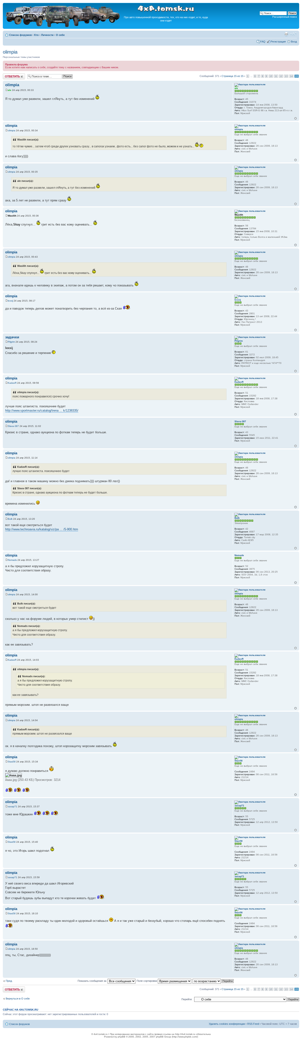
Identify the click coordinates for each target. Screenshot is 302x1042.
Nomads (12, 560)
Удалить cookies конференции (227, 1023)
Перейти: (186, 999)
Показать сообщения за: (93, 980)
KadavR (12, 383)
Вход (294, 41)
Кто (36, 35)
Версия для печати (286, 34)
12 (281, 76)
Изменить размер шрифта (293, 34)
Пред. (9, 980)
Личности (47, 35)
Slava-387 (13, 426)
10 (270, 76)
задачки (12, 337)
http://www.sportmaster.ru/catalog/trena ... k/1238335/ (41, 410)
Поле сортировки (147, 980)
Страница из (232, 76)
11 (276, 76)
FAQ (262, 41)
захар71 (12, 806)
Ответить (8, 74)
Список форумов (20, 35)
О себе (60, 35)
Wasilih (12, 215)
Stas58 (12, 761)
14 (291, 76)
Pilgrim (11, 341)
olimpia (10, 52)
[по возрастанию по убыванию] (213, 980)
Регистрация (278, 41)
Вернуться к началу (295, 118)
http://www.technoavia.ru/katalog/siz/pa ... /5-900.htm (41, 529)
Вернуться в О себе (18, 998)
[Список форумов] (63, 26)
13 (286, 76)
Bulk (10, 519)
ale (9, 90)
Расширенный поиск (284, 16)
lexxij (10, 300)
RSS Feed (253, 1023)
